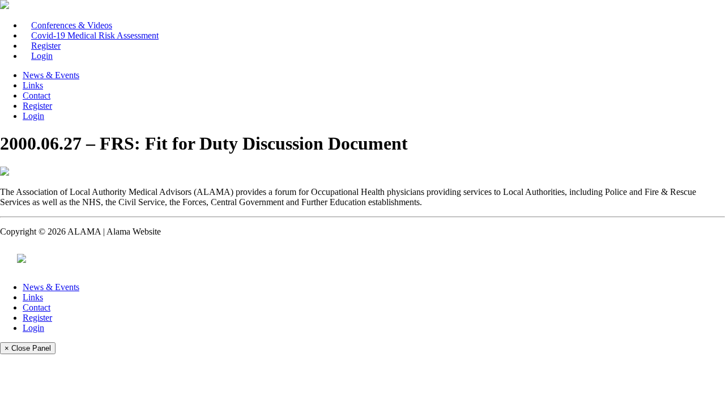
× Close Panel (28, 348)
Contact (36, 95)
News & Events (51, 75)
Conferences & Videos (71, 25)
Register (46, 45)
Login (42, 56)
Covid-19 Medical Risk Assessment (95, 35)
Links (33, 85)
